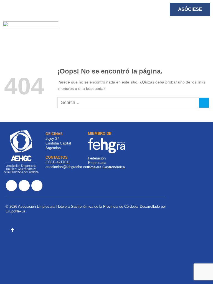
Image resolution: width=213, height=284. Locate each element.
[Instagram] (24, 185)
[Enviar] (204, 103)
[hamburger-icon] (59, 29)
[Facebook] (11, 185)
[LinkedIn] (36, 185)
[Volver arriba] (12, 231)
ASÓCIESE (190, 9)
